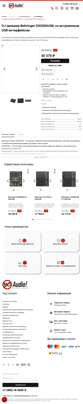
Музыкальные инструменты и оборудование (16, 340)
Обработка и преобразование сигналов (14, 343)
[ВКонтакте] (43, 79)
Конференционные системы (11, 337)
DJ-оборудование (7, 332)
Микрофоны (6, 318)
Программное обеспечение (11, 346)
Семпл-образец (7, 351)
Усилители (5, 304)
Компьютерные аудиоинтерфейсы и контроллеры (17, 310)
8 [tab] (46, 219)
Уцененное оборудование (10, 315)
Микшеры (5, 307)
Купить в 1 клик (55, 65)
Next (36, 68)
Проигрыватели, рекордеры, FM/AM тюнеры (15, 349)
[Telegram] (52, 79)
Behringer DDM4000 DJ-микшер (17, 198)
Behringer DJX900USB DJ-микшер (70, 198)
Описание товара (8, 134)
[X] (57, 79)
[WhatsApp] (67, 79)
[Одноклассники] (48, 79)
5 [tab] (40, 219)
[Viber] (62, 79)
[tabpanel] (17, 193)
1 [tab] (32, 219)
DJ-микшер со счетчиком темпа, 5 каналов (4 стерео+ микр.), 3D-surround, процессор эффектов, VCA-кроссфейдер (45, 205)
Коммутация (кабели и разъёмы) (12, 335)
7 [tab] (44, 219)
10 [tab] (50, 219)
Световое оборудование (10, 354)
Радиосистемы (7, 321)
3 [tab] (36, 219)
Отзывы (21, 134)
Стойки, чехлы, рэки (8, 357)
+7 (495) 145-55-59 (69, 4)
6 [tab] (42, 219)
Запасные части (7, 323)
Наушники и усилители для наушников (14, 326)
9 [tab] (48, 219)
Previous (4, 68)
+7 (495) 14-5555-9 (14, 390)
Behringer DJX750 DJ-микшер (43, 198)
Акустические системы (9, 301)
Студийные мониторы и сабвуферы (13, 312)
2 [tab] (34, 219)
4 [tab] (38, 219)
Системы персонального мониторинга (14, 329)
